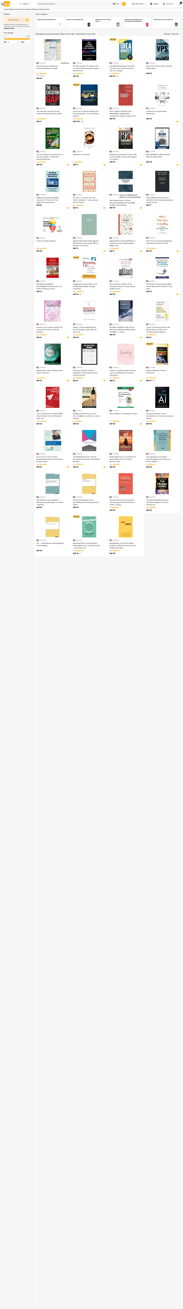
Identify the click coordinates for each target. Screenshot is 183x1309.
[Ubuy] (6, 3)
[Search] (124, 4)
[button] (139, 4)
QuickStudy (65, 63)
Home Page (8, 9)
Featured (175, 34)
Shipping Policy (9, 28)
